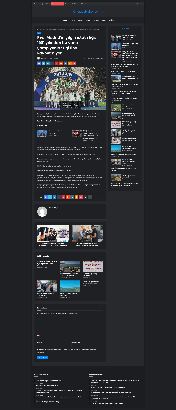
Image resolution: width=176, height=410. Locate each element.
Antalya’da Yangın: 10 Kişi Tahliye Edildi (45, 294)
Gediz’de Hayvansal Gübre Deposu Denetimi (130, 77)
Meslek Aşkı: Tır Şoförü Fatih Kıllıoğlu (123, 71)
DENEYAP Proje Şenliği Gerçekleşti (90, 274)
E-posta (40, 342)
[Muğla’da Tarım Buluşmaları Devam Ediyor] (116, 162)
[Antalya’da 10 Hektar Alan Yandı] (116, 177)
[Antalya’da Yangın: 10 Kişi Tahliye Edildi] (47, 286)
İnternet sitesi (76, 342)
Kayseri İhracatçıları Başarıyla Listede (123, 154)
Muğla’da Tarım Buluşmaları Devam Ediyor (128, 161)
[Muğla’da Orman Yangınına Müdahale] (70, 286)
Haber (73, 20)
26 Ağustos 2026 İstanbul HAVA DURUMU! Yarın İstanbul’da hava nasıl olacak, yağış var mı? (91, 4)
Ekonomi (80, 20)
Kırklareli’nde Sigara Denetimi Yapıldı (129, 36)
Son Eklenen (125, 29)
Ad (38, 335)
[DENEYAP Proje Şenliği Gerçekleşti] (93, 266)
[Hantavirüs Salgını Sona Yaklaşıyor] (42, 133)
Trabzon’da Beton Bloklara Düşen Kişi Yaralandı (69, 274)
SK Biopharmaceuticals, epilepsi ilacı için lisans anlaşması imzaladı (124, 65)
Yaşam (104, 20)
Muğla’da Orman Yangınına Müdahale (69, 294)
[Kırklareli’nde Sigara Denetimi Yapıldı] (116, 38)
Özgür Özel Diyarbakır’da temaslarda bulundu (91, 282)
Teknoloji (96, 20)
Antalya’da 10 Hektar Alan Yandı (129, 176)
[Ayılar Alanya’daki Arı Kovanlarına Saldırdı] (116, 140)
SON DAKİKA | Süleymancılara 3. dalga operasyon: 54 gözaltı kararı (47, 263)
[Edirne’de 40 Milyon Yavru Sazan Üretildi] (116, 107)
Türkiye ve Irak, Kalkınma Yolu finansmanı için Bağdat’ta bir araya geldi (124, 184)
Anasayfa (65, 20)
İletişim (111, 20)
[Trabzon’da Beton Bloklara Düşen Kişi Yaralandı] (70, 266)
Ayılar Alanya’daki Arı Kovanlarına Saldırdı (129, 139)
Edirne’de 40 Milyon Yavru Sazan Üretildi (128, 106)
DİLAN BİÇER (44, 58)
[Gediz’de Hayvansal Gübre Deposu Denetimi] (116, 78)
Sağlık (88, 20)
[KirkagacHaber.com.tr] (88, 11)
